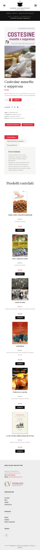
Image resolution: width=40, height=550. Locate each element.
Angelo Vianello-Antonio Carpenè (20, 442)
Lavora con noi (8, 504)
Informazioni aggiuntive (15, 141)
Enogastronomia (25, 16)
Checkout (6, 519)
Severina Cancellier (12, 352)
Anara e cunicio (11, 13)
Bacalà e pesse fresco (26, 13)
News (5, 500)
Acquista (17, 100)
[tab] (11, 137)
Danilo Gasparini (19, 309)
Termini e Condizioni (9, 521)
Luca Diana (14, 398)
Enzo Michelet (23, 352)
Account (6, 517)
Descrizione (11, 137)
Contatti (6, 502)
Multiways (13, 545)
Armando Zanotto (20, 265)
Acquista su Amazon (13, 124)
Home (10, 16)
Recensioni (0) (12, 145)
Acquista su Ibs (27, 124)
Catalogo (16, 16)
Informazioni (9, 492)
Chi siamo (6, 497)
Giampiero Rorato (14, 116)
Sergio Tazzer (9, 309)
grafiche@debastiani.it (15, 477)
